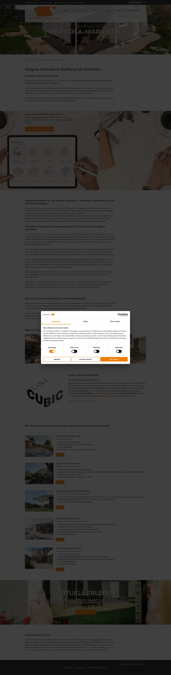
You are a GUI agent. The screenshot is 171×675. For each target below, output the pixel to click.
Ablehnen (57, 359)
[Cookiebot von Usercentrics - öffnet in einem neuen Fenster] (119, 314)
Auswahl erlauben (85, 359)
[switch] (74, 351)
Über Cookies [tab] (115, 321)
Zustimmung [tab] (55, 321)
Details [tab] (85, 321)
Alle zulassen (114, 359)
